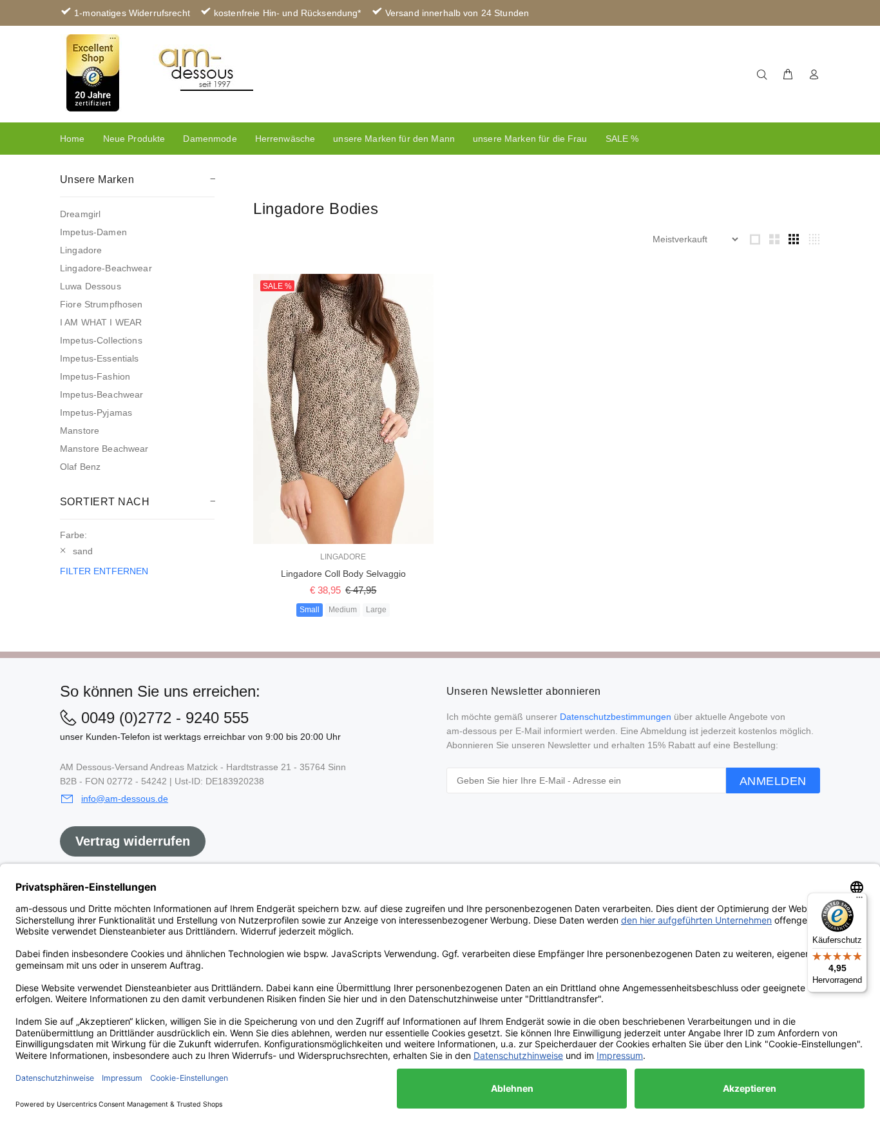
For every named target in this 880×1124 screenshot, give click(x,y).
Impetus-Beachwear (101, 394)
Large (376, 609)
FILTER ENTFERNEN (104, 571)
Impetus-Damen (93, 232)
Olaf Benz (80, 466)
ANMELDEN (773, 781)
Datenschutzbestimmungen (615, 717)
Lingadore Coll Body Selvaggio (343, 573)
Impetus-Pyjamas (96, 412)
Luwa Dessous (90, 286)
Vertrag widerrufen (132, 841)
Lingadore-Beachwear (106, 268)
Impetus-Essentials (99, 358)
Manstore (79, 430)
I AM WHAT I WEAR (101, 322)
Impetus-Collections (101, 340)
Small (310, 609)
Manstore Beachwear (104, 448)
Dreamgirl (80, 214)
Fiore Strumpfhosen (101, 304)
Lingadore (81, 250)
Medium (343, 609)
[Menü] (859, 900)
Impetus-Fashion (95, 376)
